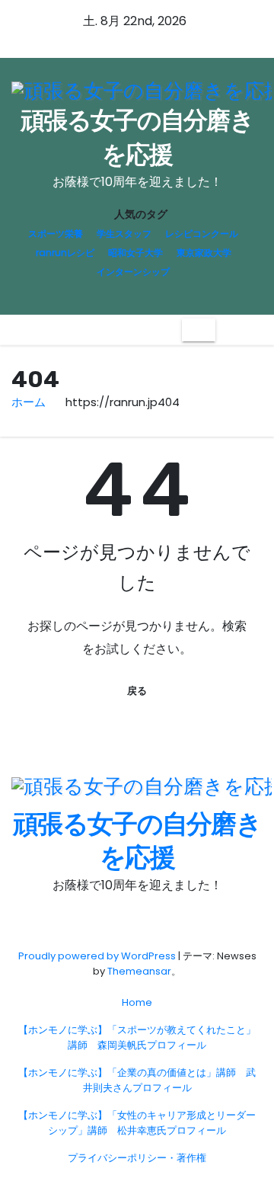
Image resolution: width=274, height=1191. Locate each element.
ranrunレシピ (65, 252)
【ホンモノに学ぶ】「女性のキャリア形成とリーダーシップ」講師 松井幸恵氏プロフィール (137, 1123)
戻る (137, 690)
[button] (226, 329)
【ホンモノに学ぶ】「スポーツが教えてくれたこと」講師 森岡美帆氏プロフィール (137, 1037)
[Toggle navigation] (198, 330)
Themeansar (139, 971)
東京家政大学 (204, 252)
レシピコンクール (201, 233)
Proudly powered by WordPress (98, 956)
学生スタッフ (124, 233)
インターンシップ (133, 271)
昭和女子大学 (135, 252)
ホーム (28, 402)
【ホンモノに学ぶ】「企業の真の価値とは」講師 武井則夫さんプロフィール (137, 1080)
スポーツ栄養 (55, 233)
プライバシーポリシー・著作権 (137, 1158)
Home (137, 1002)
